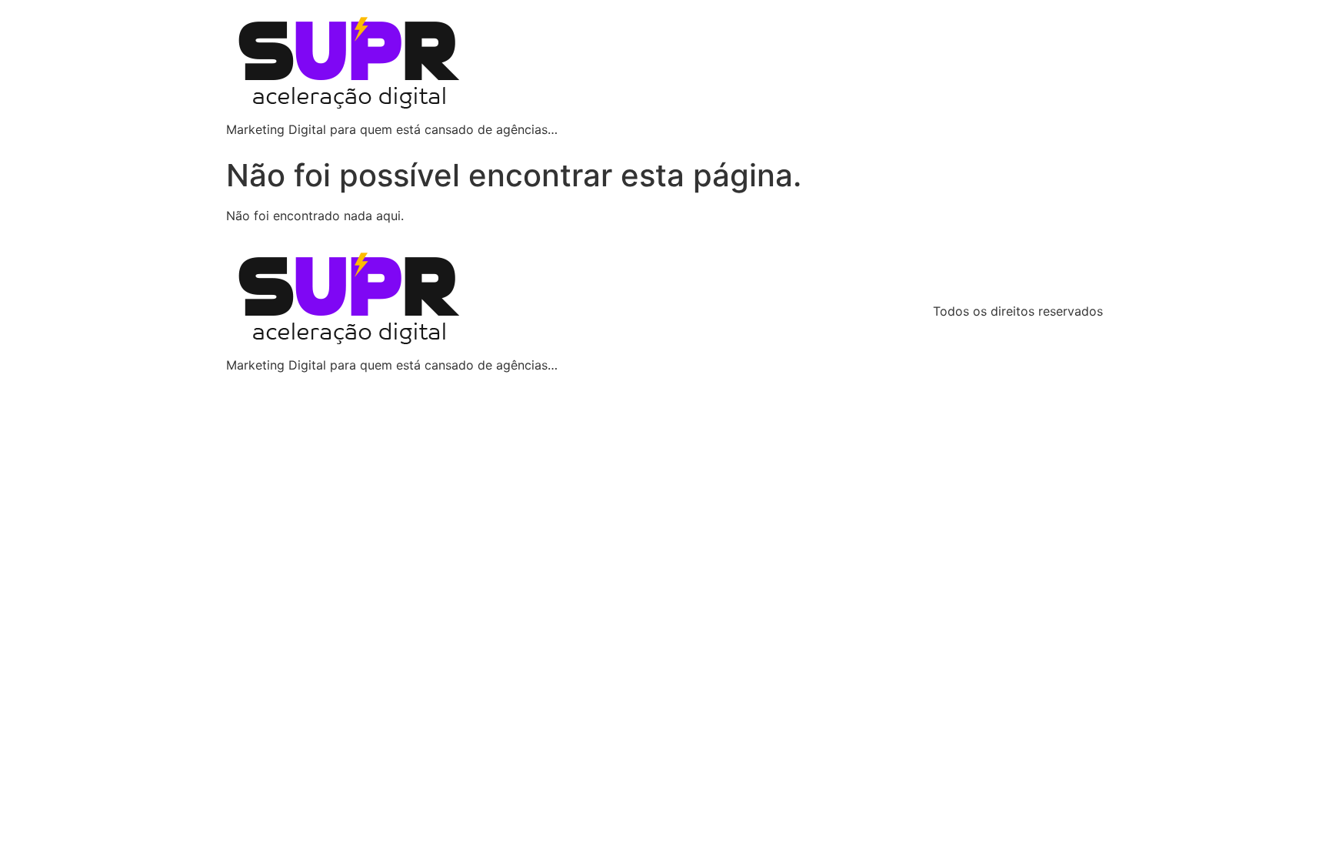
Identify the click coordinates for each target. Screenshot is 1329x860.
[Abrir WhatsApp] (1290, 821)
